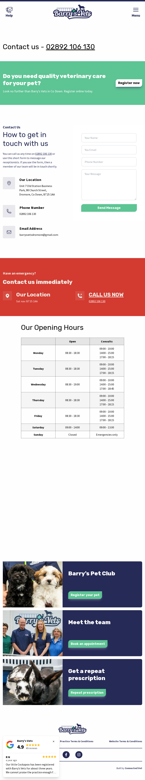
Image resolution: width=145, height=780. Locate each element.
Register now (129, 83)
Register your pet (85, 595)
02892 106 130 (70, 47)
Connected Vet (133, 768)
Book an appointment (88, 644)
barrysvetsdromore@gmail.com (38, 234)
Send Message (109, 208)
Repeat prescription (87, 693)
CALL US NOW (106, 294)
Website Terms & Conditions (125, 741)
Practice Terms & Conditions (76, 741)
